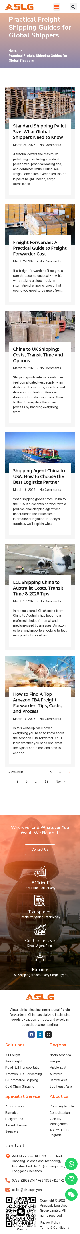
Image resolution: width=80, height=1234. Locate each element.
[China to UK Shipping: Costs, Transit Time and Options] (39, 331)
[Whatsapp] (71, 1164)
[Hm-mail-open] (71, 1179)
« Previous (16, 772)
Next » (60, 782)
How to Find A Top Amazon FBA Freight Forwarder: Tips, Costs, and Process (37, 702)
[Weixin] (71, 1194)
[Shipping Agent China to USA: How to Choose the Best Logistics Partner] (39, 452)
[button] (56, 7)
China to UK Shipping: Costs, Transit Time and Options (38, 354)
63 (46, 782)
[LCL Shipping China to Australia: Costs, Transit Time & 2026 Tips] (39, 564)
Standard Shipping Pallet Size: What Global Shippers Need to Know (39, 131)
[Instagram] (48, 1034)
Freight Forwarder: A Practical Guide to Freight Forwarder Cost (40, 248)
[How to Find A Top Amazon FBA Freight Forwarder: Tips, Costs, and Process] (39, 676)
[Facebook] (31, 1034)
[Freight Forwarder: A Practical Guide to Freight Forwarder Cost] (39, 224)
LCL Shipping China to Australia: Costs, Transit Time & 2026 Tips (38, 588)
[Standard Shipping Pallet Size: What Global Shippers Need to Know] (39, 108)
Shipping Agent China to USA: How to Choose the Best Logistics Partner (39, 476)
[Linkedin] (40, 1034)
